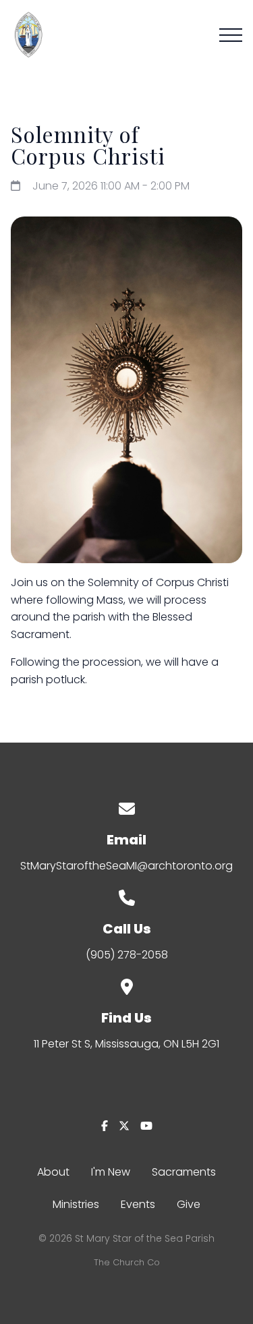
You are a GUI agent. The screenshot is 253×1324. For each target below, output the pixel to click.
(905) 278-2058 (127, 954)
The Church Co (127, 1262)
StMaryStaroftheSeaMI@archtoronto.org (126, 865)
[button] (230, 35)
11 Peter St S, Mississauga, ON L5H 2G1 (126, 1044)
